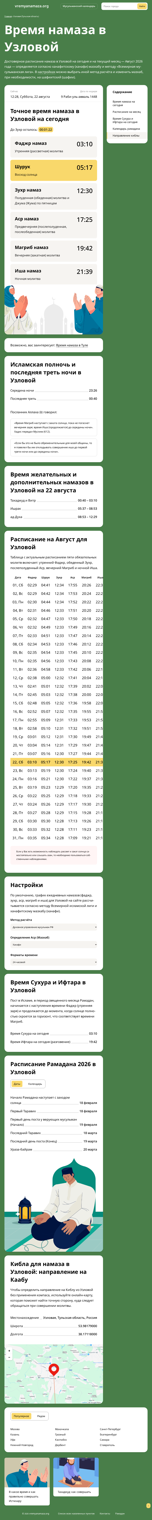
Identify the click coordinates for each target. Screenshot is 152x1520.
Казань (14, 1434)
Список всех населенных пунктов (76, 1513)
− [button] (9, 1357)
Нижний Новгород (21, 1445)
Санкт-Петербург (110, 1429)
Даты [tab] (17, 1084)
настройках (46, 72)
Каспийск (61, 1439)
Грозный (60, 1434)
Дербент (60, 1445)
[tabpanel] (53, 1123)
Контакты (105, 1513)
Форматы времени (24, 955)
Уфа (12, 1439)
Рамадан (120, 1513)
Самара (104, 1439)
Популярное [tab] (21, 1416)
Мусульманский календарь (79, 6)
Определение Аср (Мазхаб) (29, 937)
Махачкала (62, 1429)
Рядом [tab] (41, 1416)
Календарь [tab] (35, 1084)
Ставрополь (107, 1445)
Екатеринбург (108, 1434)
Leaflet (84, 1402)
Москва (15, 1429)
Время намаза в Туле (72, 345)
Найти (142, 6)
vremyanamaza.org (32, 5)
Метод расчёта (21, 920)
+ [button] (9, 1350)
